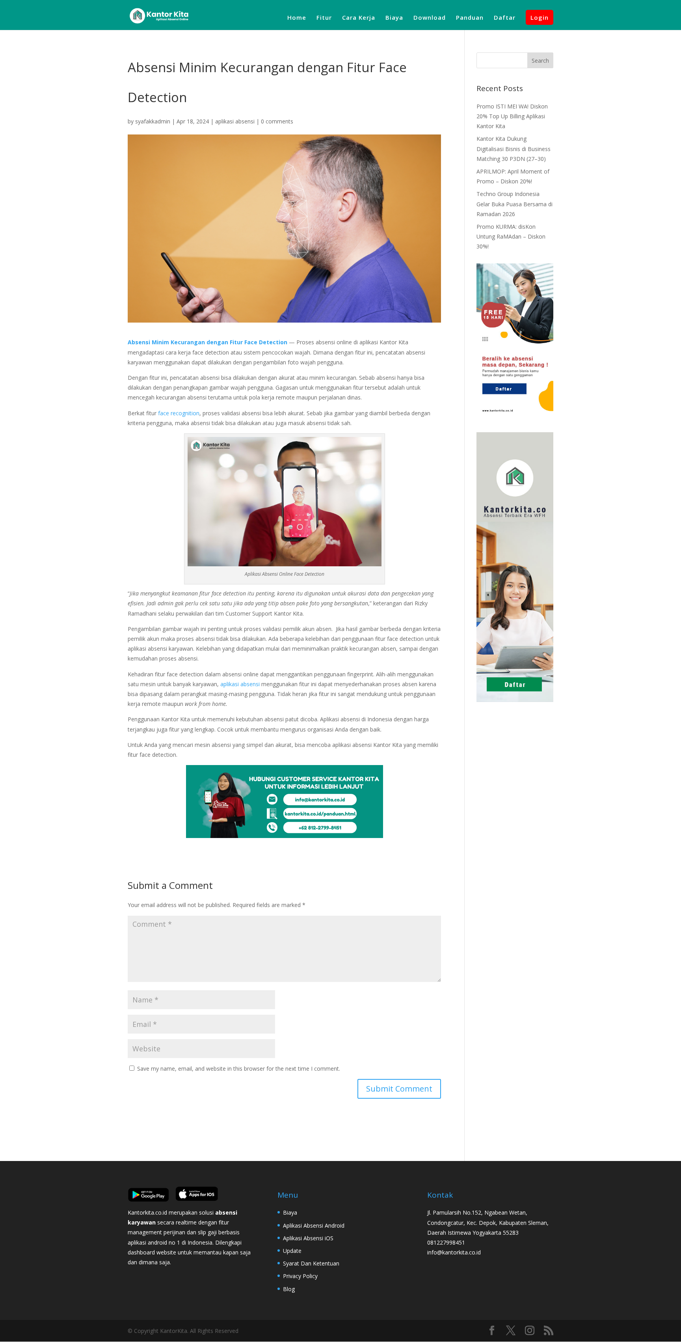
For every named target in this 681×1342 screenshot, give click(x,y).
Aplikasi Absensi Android (313, 1225)
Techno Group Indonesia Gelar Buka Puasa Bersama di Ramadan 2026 (514, 203)
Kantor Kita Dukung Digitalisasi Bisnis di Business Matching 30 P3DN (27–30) (513, 148)
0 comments (277, 121)
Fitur (324, 18)
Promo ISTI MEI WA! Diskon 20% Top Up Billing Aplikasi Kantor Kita (512, 116)
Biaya (394, 18)
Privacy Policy (300, 1276)
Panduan (470, 18)
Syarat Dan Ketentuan (311, 1263)
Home (296, 18)
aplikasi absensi (235, 121)
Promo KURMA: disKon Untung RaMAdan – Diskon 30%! (510, 236)
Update (292, 1250)
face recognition (178, 413)
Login (539, 17)
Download (429, 18)
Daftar (504, 18)
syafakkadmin (152, 121)
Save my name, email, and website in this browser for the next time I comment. (238, 1068)
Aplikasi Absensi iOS (308, 1238)
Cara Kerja (358, 18)
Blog (289, 1289)
